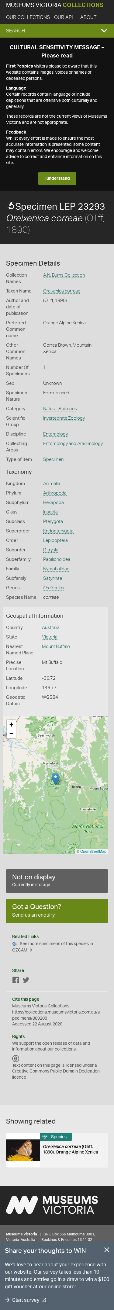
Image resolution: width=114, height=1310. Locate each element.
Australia (51, 627)
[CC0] (15, 1059)
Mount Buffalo (56, 646)
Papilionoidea (56, 559)
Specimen (53, 459)
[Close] (106, 1251)
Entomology (55, 434)
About (88, 17)
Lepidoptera (55, 540)
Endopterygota (58, 531)
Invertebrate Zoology (64, 418)
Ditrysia (50, 550)
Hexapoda (53, 502)
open (47, 1043)
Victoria (49, 637)
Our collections (28, 17)
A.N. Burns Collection (64, 275)
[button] (57, 31)
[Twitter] (25, 981)
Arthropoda (55, 493)
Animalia (51, 483)
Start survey (25, 1300)
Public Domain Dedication (75, 1071)
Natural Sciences (60, 409)
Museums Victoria (54, 5)
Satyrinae (52, 578)
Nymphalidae (56, 569)
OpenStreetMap (93, 851)
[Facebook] (15, 981)
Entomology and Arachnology (73, 443)
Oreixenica (53, 588)
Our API (63, 17)
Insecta (50, 512)
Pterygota (53, 521)
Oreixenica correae (61, 291)
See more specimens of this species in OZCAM (52, 947)
